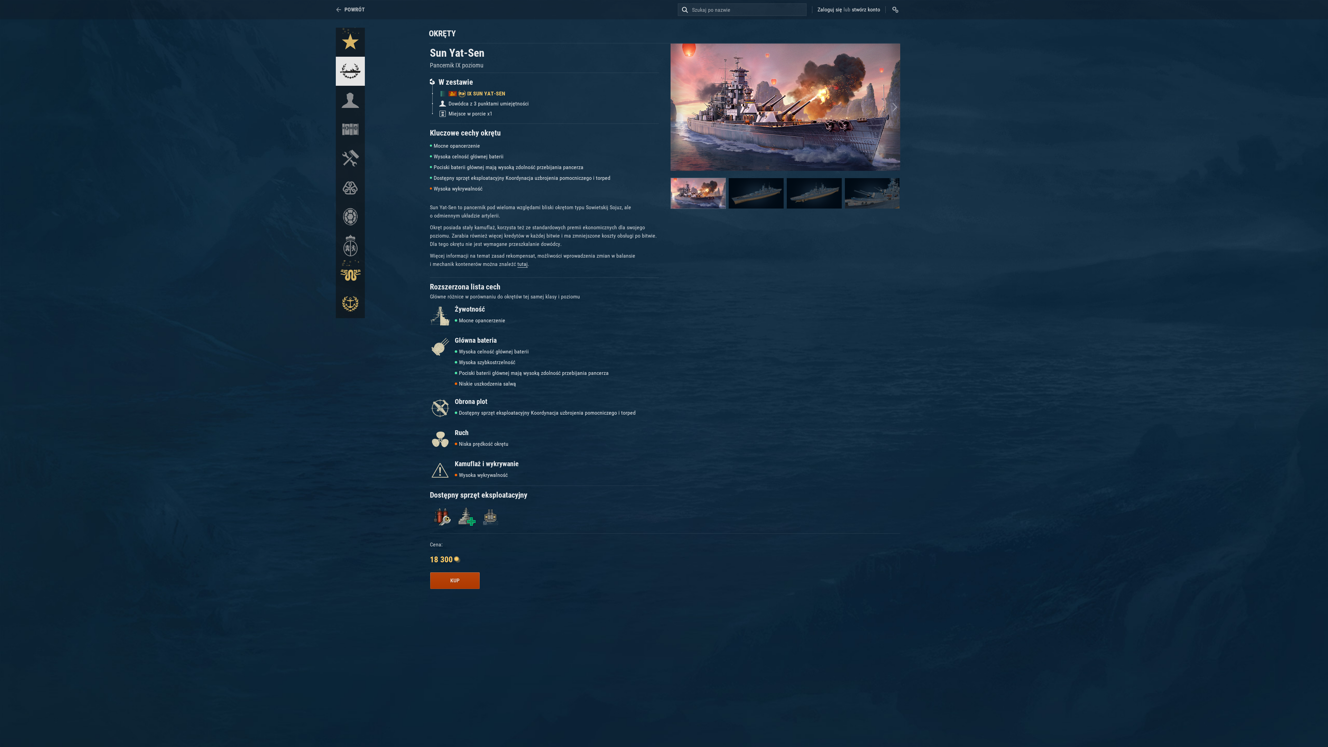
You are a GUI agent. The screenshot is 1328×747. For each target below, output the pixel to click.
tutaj (522, 264)
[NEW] (350, 42)
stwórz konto (866, 9)
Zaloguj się (830, 9)
